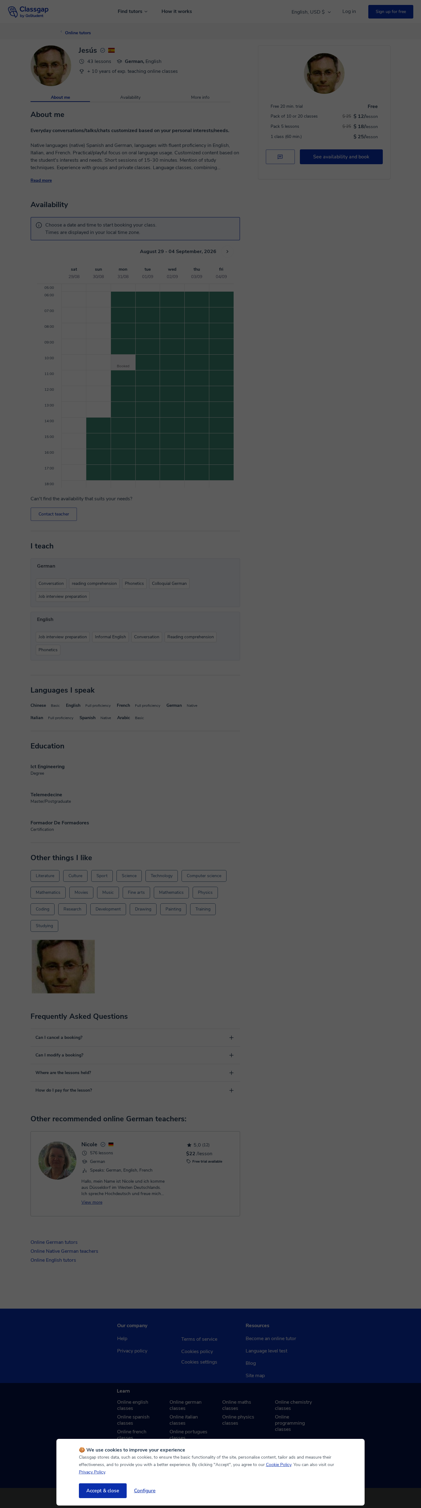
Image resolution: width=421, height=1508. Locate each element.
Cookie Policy (278, 1465)
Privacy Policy (92, 1472)
